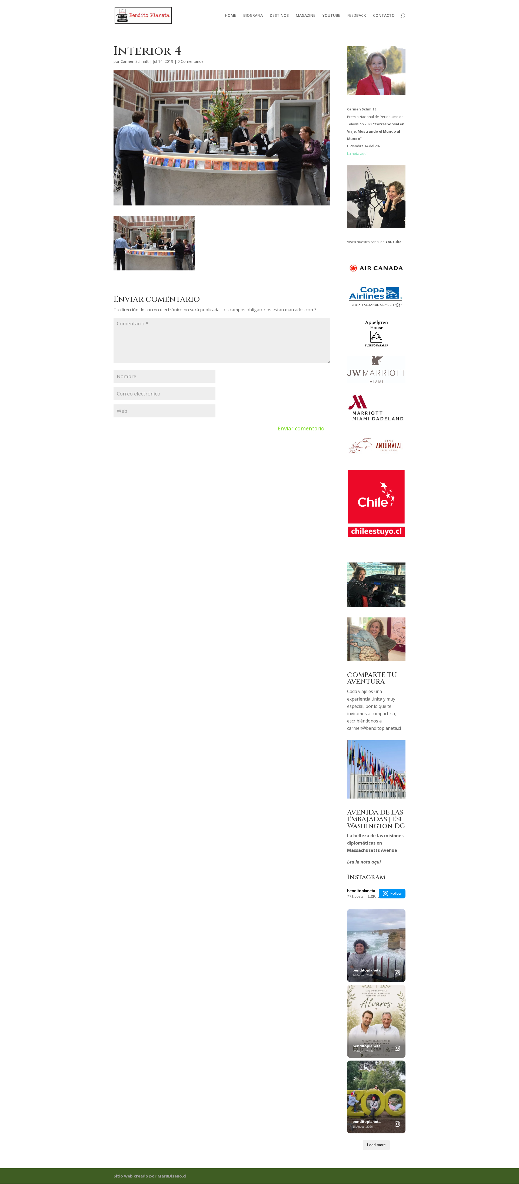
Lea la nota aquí (364, 862)
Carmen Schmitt (135, 61)
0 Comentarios (191, 61)
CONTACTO (384, 16)
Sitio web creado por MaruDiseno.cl (150, 1176)
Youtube (393, 241)
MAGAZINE (305, 16)
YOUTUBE (331, 16)
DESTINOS (279, 16)
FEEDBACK (356, 16)
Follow (395, 893)
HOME (230, 16)
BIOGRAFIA (253, 16)
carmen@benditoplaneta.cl (374, 728)
